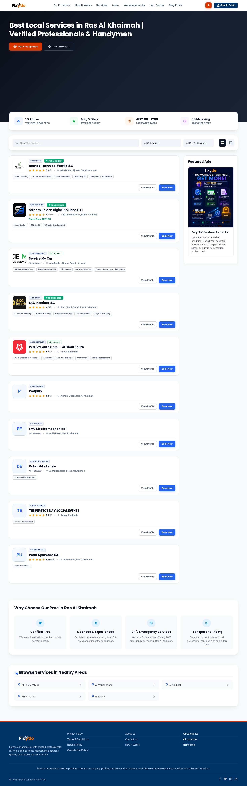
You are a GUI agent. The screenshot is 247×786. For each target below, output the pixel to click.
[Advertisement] (123, 78)
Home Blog (189, 744)
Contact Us (131, 739)
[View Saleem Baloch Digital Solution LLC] (19, 210)
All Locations (190, 739)
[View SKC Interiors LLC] (19, 302)
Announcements (134, 5)
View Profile (147, 187)
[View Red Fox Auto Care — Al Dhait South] (19, 347)
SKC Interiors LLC (42, 303)
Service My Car (40, 258)
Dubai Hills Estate (42, 466)
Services (101, 5)
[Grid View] (230, 143)
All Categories (190, 733)
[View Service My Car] (19, 258)
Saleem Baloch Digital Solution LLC (56, 210)
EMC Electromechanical (47, 429)
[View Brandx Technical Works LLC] (19, 165)
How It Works (83, 5)
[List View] (222, 143)
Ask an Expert (61, 46)
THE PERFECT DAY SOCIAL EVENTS (54, 511)
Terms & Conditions (77, 739)
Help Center (156, 5)
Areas (115, 5)
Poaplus (35, 391)
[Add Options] (208, 5)
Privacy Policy (75, 733)
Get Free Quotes (28, 46)
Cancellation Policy (77, 750)
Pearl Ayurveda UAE (44, 555)
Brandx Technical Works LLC (51, 166)
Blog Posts (175, 5)
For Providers (62, 5)
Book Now (167, 187)
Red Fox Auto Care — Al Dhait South (56, 347)
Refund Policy (74, 744)
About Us (130, 733)
